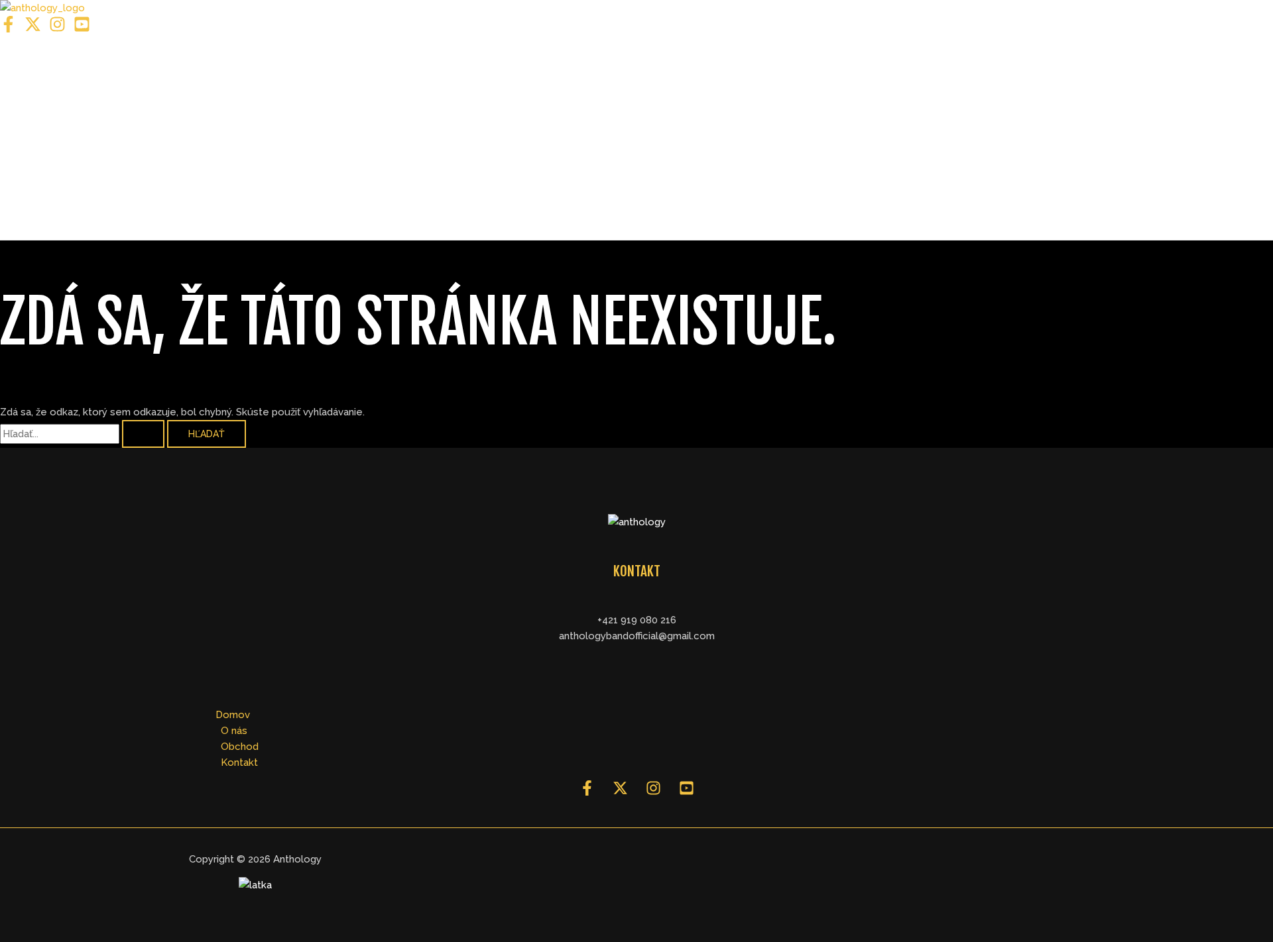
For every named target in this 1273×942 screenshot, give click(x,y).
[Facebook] (8, 29)
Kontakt (48, 206)
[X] (33, 29)
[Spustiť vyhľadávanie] (143, 434)
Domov (46, 67)
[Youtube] (82, 29)
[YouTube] (686, 792)
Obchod (48, 160)
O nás (41, 114)
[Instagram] (57, 29)
